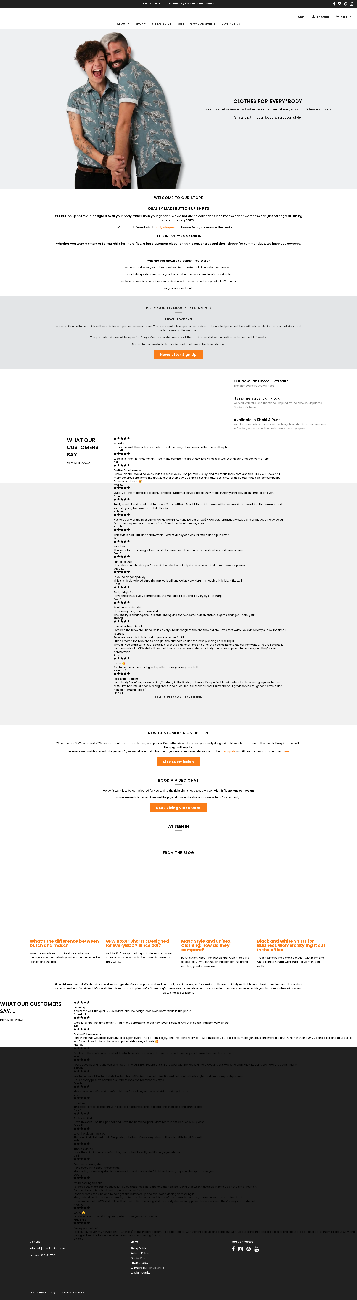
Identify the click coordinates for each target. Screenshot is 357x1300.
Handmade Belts (64, 713)
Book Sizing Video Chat (178, 807)
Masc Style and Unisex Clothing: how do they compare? (206, 945)
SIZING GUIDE (161, 24)
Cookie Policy (139, 1258)
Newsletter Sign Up (178, 354)
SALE (180, 24)
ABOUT (122, 24)
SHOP (140, 24)
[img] (201, 438)
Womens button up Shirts (147, 1268)
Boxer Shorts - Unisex (216, 713)
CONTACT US (230, 24)
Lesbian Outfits (140, 1272)
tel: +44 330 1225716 (42, 1255)
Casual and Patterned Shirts (141, 713)
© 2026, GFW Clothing (42, 1292)
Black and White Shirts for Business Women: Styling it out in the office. (291, 945)
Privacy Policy (139, 1263)
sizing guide (228, 751)
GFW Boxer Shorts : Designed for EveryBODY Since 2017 (137, 943)
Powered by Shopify (73, 1292)
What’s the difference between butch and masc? (64, 943)
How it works (178, 319)
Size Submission (178, 761)
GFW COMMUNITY (202, 24)
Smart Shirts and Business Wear (292, 713)
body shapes (165, 227)
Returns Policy (140, 1253)
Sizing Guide (138, 1248)
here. (286, 751)
